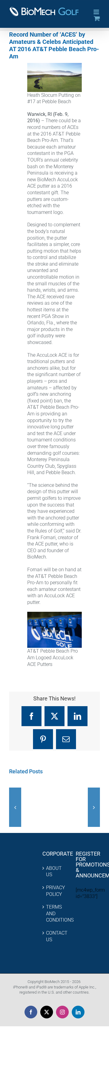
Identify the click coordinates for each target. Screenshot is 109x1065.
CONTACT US (55, 936)
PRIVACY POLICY (55, 891)
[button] (15, 807)
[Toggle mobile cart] (97, 18)
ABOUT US (54, 871)
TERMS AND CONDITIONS (55, 913)
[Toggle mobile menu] (97, 12)
